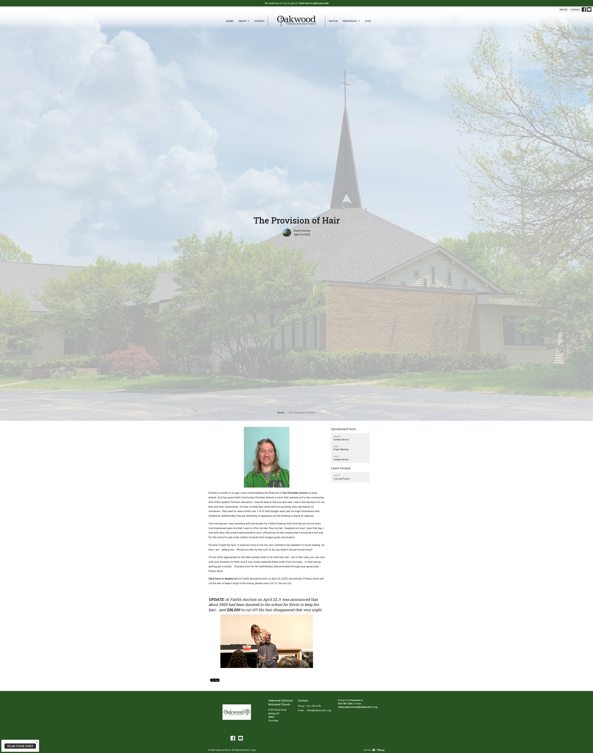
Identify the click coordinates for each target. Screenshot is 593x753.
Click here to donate (220, 578)
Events (259, 21)
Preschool (350, 21)
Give (368, 21)
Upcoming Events (343, 429)
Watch (333, 21)
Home (229, 21)
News (281, 412)
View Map (273, 720)
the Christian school (294, 492)
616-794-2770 (314, 706)
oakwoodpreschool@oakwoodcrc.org (357, 707)
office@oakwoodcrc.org (319, 710)
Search (563, 9)
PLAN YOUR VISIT (20, 746)
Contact (575, 9)
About (242, 21)
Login (253, 750)
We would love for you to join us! (297, 3)
